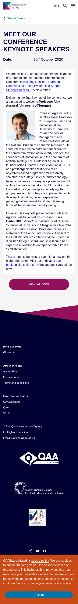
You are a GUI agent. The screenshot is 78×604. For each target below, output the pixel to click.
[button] (56, 5)
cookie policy (40, 560)
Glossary (8, 352)
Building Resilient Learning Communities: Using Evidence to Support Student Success (33, 85)
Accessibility (10, 371)
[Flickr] (44, 551)
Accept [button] (39, 594)
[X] (30, 551)
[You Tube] (37, 551)
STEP (6, 413)
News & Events (16, 18)
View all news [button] (39, 284)
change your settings (42, 583)
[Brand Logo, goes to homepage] (21, 6)
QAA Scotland (11, 401)
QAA (6, 407)
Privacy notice (11, 377)
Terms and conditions (16, 382)
